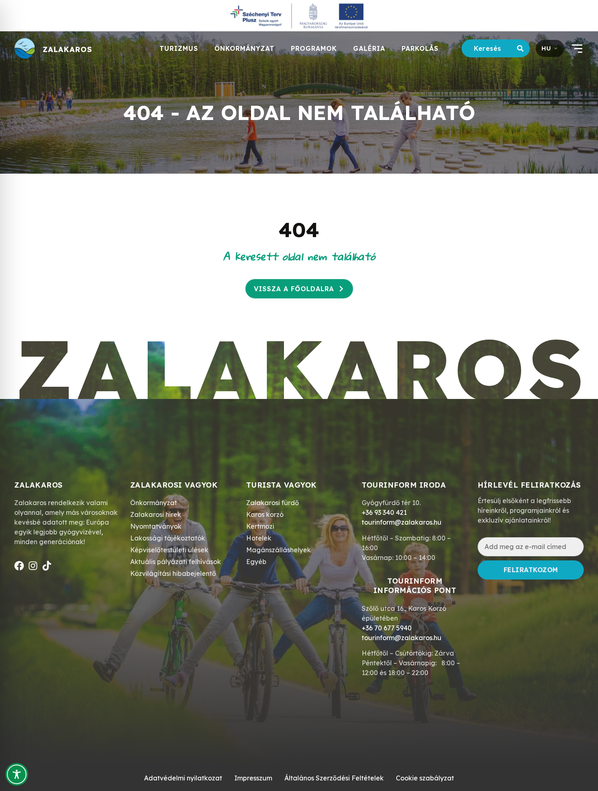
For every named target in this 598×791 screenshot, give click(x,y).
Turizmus (178, 48)
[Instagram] (33, 566)
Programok (314, 48)
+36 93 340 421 (384, 512)
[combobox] (488, 48)
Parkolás (420, 48)
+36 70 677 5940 (387, 628)
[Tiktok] (47, 566)
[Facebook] (19, 566)
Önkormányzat (244, 48)
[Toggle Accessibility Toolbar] (16, 774)
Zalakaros (67, 49)
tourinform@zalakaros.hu (401, 522)
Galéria (369, 48)
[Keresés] (522, 48)
